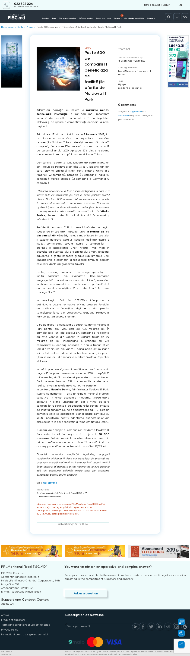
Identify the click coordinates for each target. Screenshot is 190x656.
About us (45, 18)
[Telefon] (6, 5)
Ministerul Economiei (50, 496)
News (30, 27)
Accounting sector (103, 18)
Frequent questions (13, 619)
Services (118, 16)
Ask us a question (86, 593)
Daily (54, 18)
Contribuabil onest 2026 (134, 18)
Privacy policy (9, 629)
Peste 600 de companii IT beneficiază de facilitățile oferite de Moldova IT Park (79, 27)
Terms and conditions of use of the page (25, 624)
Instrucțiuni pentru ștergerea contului (24, 634)
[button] (179, 622)
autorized (123, 115)
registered (136, 111)
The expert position (67, 18)
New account (152, 5)
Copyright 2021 (6, 654)
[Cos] (177, 16)
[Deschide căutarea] (168, 16)
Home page (7, 27)
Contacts (151, 18)
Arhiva (5, 615)
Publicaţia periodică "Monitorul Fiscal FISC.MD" (62, 493)
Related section (86, 18)
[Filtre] (185, 16)
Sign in (167, 5)
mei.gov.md (49, 482)
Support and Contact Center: (25, 600)
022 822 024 (23, 4)
